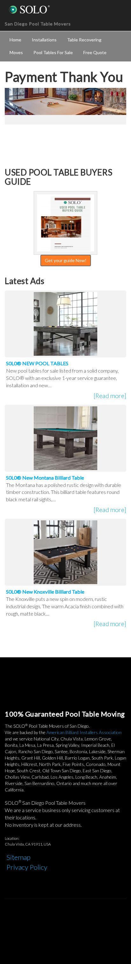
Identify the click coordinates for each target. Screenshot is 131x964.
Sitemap (18, 857)
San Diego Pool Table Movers (38, 23)
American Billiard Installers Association (83, 732)
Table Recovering (84, 39)
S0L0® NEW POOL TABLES (37, 363)
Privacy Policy (26, 867)
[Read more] (109, 395)
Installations (44, 39)
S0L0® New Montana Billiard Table (45, 478)
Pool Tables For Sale (53, 52)
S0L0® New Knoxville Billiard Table (45, 592)
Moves (16, 52)
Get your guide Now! (65, 260)
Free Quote (95, 52)
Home (15, 39)
